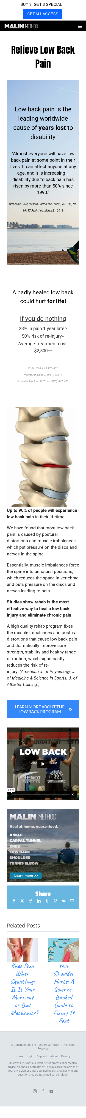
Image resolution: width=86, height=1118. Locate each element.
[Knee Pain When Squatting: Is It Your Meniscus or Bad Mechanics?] (22, 941)
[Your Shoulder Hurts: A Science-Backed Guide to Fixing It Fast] (63, 941)
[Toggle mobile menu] (80, 26)
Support (42, 1056)
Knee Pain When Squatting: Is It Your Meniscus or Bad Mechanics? (24, 989)
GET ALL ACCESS (42, 14)
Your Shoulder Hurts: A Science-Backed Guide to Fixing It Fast (63, 993)
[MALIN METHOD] (43, 811)
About (54, 1056)
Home (19, 1056)
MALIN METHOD (49, 1044)
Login (30, 1056)
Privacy (65, 1056)
